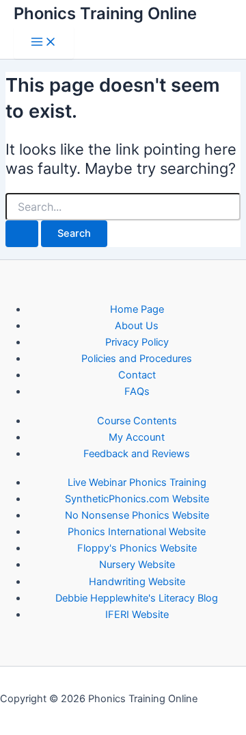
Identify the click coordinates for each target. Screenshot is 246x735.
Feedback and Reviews (136, 454)
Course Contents (137, 421)
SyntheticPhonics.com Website (137, 499)
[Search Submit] (21, 233)
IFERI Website (137, 614)
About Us (137, 326)
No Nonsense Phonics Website (137, 515)
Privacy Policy (137, 342)
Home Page (137, 309)
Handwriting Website (137, 582)
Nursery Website (137, 564)
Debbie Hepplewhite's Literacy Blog (136, 598)
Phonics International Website (137, 532)
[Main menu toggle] (44, 43)
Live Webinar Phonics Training (137, 482)
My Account (137, 437)
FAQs (137, 391)
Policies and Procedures (136, 358)
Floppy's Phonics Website (137, 548)
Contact (137, 375)
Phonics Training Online (105, 13)
